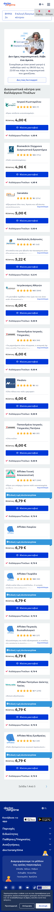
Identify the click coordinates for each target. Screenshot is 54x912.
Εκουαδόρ (31, 873)
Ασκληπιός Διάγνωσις (29, 239)
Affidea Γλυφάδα (27, 573)
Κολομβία (22, 873)
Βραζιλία (33, 877)
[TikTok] (34, 887)
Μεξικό (35, 869)
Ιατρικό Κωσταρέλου (29, 101)
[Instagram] (13, 887)
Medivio (21, 380)
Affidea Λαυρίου (26, 526)
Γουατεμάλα (22, 877)
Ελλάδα (19, 869)
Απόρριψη (27, 906)
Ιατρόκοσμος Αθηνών (29, 285)
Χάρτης (39, 14)
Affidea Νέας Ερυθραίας (31, 735)
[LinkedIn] (20, 887)
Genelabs (22, 192)
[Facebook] (5, 887)
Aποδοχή (43, 906)
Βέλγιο (27, 869)
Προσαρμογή (11, 906)
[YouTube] (27, 887)
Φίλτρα (49, 14)
